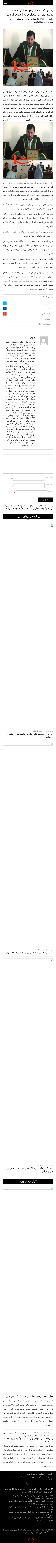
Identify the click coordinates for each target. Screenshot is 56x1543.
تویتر (48, 303)
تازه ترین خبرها (19, 1433)
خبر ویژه (11, 1433)
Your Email (49, 485)
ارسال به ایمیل (44, 324)
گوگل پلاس (45, 314)
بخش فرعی (28, 1483)
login (35, 731)
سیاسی (11, 19)
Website (50, 492)
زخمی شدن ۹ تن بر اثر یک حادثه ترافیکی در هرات (33, 1507)
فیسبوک (47, 309)
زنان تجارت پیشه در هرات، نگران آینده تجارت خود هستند (31, 1512)
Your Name (49, 478)
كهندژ (28, 1538)
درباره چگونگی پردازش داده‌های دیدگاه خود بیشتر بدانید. (28, 508)
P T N (32, 337)
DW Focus (28, 2)
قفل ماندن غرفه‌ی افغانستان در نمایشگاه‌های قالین (29, 1396)
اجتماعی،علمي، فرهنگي (27, 19)
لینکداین (47, 319)
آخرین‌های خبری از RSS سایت (37, 1491)
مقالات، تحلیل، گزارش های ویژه (33, 1435)
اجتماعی (27, 1433)
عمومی (50, 22)
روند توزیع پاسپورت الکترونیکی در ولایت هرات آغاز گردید (29, 953)
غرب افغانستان (39, 22)
